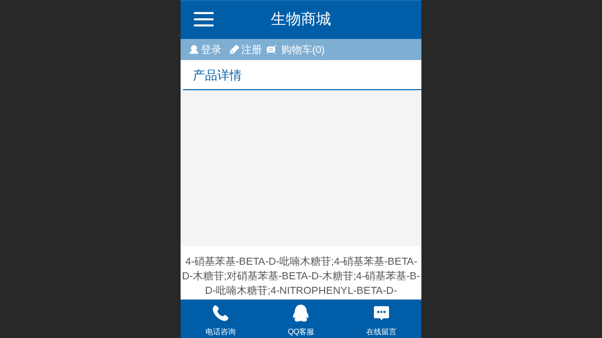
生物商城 (301, 18)
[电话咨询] (221, 313)
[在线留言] (381, 313)
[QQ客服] (301, 313)
